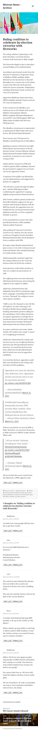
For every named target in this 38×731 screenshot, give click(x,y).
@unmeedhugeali (12, 453)
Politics (31, 491)
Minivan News (21, 491)
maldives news (18, 494)
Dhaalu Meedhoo (8, 494)
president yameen (20, 496)
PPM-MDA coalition (8, 496)
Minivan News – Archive (12, 6)
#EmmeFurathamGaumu (16, 447)
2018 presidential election (12, 493)
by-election (28, 493)
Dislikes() (17, 482)
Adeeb (22, 493)
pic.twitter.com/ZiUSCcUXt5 (17, 450)
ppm (31, 494)
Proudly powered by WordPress (12, 729)
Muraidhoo (26, 494)
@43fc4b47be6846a (13, 456)
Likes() (7, 482)
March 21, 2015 (12, 421)
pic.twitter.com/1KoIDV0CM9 (18, 383)
